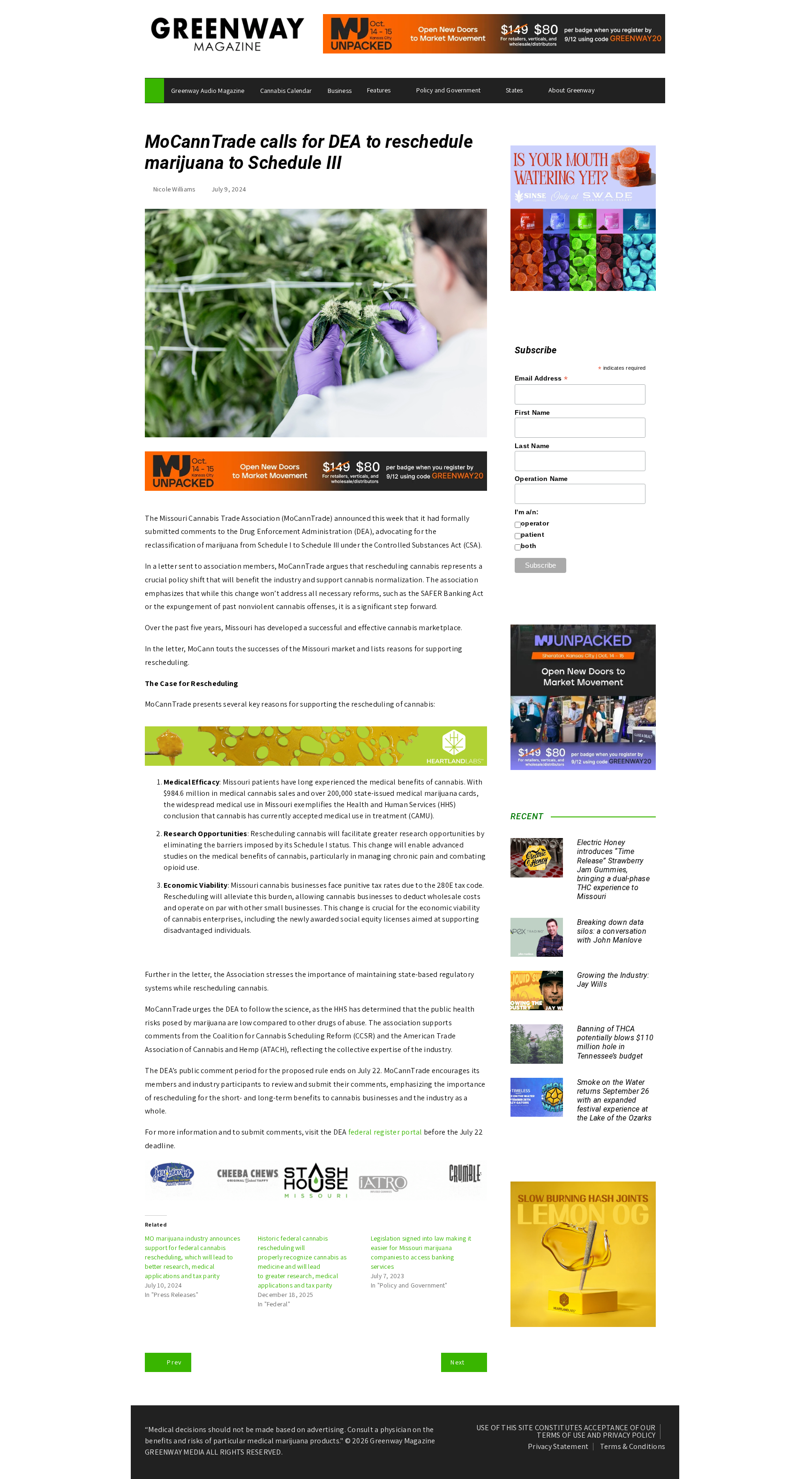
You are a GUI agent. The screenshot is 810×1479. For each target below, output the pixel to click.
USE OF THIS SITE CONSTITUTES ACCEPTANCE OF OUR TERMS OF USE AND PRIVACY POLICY (566, 1431)
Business (340, 90)
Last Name (532, 446)
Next (457, 1362)
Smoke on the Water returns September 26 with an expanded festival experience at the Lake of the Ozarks (614, 1100)
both (528, 545)
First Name (532, 412)
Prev (174, 1362)
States (514, 90)
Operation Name (541, 478)
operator (535, 523)
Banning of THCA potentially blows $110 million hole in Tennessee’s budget (615, 1042)
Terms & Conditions (633, 1446)
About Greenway (571, 90)
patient (532, 534)
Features (378, 90)
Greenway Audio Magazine (207, 90)
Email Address (541, 378)
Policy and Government (448, 90)
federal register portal (385, 1132)
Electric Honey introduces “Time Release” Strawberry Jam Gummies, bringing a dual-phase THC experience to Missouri (613, 869)
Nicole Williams (174, 189)
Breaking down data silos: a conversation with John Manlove (611, 931)
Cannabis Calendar (286, 90)
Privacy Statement (558, 1446)
